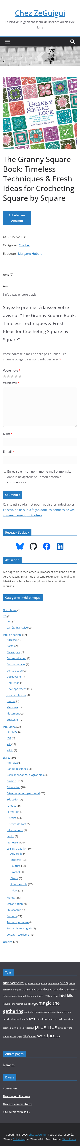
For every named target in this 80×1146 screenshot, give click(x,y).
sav (25, 1036)
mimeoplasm (41, 1012)
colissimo (7, 989)
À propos (9, 1065)
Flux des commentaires (17, 1104)
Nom (7, 434)
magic (33, 1003)
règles (19, 1036)
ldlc (70, 995)
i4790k (47, 996)
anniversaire (13, 982)
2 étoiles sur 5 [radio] (8, 376)
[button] (72, 82)
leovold (6, 1004)
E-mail (8, 452)
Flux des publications (16, 1096)
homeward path (35, 996)
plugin (13, 1028)
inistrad (54, 996)
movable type (54, 1012)
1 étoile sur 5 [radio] (4, 376)
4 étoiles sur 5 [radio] (16, 376)
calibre (72, 983)
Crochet (24, 245)
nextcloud (8, 1019)
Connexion (10, 1088)
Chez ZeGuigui (40, 13)
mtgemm (66, 1012)
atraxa (44, 983)
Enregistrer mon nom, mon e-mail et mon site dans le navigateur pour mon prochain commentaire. (39, 476)
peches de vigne (65, 1019)
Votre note (11, 370)
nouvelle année (20, 1019)
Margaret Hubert (30, 254)
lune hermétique (19, 1004)
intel (62, 995)
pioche (6, 1028)
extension (12, 996)
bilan (64, 982)
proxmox (46, 1026)
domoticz (41, 989)
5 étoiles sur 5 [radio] (20, 376)
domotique (59, 989)
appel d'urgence (32, 983)
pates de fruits (43, 1019)
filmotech (22, 996)
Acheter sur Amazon (17, 218)
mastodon (29, 1012)
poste (20, 1028)
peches (53, 1019)
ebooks (72, 989)
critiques (17, 989)
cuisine (27, 989)
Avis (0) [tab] (8, 275)
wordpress (48, 1035)
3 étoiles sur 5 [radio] (12, 376)
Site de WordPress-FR (16, 1112)
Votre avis (11, 383)
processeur (28, 1028)
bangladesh (53, 983)
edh (5, 996)
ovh (32, 1018)
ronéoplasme (9, 1036)
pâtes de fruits (65, 1028)
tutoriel (32, 1036)
